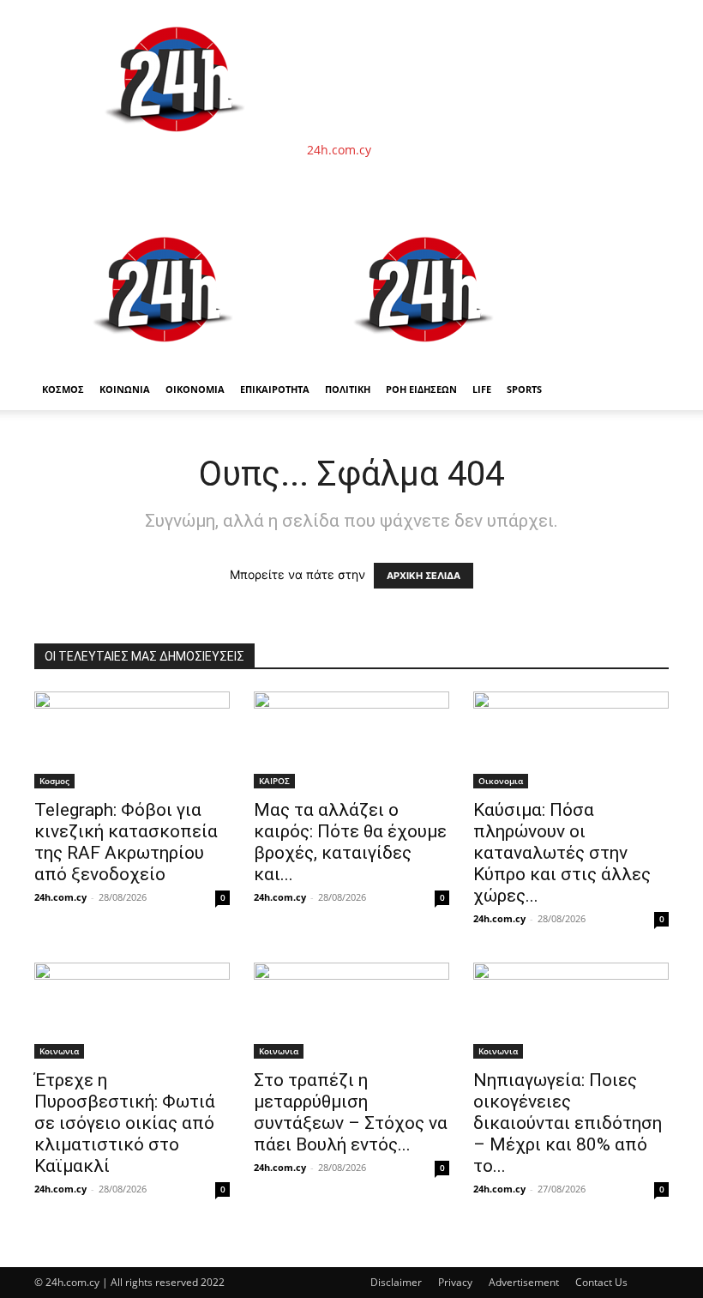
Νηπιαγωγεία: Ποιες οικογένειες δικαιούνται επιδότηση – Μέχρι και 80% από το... (567, 1123)
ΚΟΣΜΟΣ (63, 389)
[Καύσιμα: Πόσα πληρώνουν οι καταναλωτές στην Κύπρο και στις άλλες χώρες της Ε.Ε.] (571, 739)
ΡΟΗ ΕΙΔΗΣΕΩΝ (421, 389)
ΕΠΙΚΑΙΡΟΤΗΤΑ (274, 389)
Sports (524, 389)
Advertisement (524, 1282)
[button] (648, 231)
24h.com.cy (60, 896)
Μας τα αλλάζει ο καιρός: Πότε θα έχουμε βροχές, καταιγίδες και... (350, 842)
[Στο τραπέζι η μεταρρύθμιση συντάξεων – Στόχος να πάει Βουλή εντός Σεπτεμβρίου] (351, 1011)
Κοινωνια (59, 1051)
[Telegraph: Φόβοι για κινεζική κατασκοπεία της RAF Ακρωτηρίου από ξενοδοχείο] (132, 739)
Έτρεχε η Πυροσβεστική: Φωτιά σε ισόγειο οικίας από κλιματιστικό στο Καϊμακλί (124, 1123)
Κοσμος (54, 781)
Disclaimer (396, 1282)
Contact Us (601, 1282)
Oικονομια (500, 781)
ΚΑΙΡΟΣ (274, 781)
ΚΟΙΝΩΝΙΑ (124, 389)
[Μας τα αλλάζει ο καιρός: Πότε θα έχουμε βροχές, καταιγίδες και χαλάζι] (351, 739)
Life (481, 389)
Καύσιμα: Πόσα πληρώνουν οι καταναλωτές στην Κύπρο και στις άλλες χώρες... (562, 853)
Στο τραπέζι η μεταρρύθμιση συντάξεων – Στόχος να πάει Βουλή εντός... (351, 1112)
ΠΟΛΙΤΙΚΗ (347, 389)
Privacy (455, 1282)
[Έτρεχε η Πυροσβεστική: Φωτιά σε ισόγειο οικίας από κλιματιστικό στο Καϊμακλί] (132, 1011)
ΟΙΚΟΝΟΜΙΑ (195, 389)
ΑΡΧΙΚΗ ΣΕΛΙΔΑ (423, 576)
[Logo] (164, 360)
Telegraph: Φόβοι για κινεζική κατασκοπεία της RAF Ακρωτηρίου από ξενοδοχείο (126, 842)
